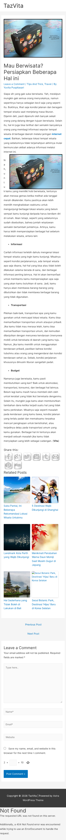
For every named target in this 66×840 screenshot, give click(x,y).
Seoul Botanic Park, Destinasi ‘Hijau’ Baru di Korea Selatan (44, 604)
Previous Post (33, 624)
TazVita (13, 5)
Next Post (33, 633)
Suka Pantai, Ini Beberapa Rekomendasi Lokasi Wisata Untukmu (15, 511)
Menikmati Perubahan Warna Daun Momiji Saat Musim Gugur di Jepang (44, 559)
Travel (47, 84)
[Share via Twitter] (27, 456)
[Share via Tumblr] (46, 456)
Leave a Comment (14, 84)
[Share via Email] (55, 456)
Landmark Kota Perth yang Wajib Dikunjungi (16, 555)
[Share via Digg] (18, 465)
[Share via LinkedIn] (36, 456)
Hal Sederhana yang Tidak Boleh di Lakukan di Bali (15, 604)
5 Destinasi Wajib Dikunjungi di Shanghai (45, 507)
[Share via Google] (18, 456)
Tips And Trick (35, 84)
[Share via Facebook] (8, 456)
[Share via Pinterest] (8, 465)
